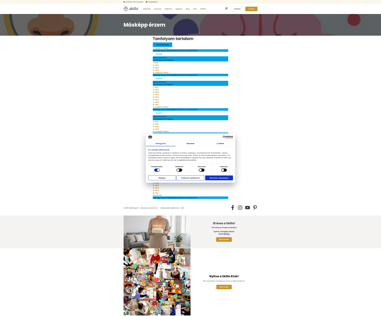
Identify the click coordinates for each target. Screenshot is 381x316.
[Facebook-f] (232, 207)
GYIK (195, 9)
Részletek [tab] (190, 143)
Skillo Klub (147, 9)
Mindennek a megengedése (219, 178)
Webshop (168, 9)
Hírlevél (203, 9)
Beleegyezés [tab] (161, 143)
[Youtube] (247, 207)
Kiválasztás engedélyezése (190, 178)
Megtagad (162, 178)
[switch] (179, 170)
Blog (188, 9)
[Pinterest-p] (255, 207)
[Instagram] (240, 207)
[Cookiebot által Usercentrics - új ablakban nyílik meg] (224, 137)
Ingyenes (179, 9)
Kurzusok (157, 9)
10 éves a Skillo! (224, 223)
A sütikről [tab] (220, 143)
